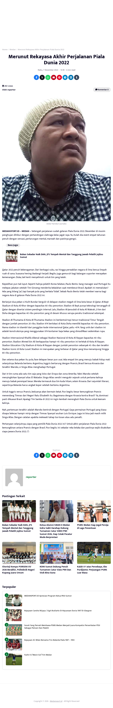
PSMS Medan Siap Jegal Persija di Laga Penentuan (92, 526)
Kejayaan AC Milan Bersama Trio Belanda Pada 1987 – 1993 (49, 640)
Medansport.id (56, 701)
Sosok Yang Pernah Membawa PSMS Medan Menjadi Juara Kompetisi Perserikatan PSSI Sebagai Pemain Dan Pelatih (62, 627)
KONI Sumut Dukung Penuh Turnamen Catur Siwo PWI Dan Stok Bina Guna (55, 570)
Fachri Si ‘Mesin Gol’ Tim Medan (38, 654)
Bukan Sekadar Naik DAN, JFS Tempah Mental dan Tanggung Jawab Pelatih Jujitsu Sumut (61, 255)
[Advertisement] (56, 22)
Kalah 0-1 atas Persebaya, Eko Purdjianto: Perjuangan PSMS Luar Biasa (92, 570)
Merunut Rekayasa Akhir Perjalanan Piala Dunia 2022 (56, 59)
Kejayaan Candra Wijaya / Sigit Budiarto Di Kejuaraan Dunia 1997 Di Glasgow (58, 610)
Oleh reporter (9, 90)
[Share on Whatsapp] (47, 77)
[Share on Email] (53, 77)
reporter (31, 477)
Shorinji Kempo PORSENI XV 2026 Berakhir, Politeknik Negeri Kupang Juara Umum (18, 570)
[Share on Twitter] (42, 77)
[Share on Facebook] (36, 77)
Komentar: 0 (103, 89)
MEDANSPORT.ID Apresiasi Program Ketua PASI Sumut (48, 595)
